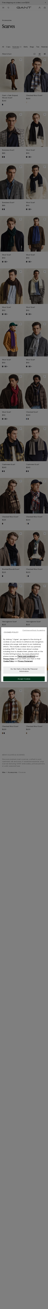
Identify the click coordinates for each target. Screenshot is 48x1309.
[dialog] (24, 654)
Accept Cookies (24, 679)
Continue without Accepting (33, 630)
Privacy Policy (8, 659)
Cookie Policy (8, 661)
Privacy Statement (25, 661)
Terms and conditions (26, 656)
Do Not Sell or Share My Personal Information (24, 670)
